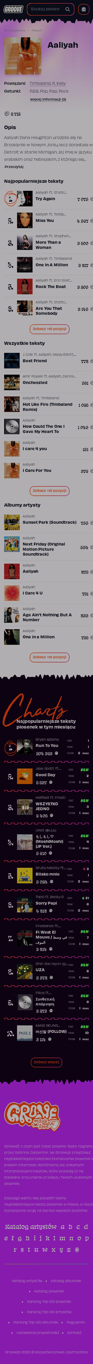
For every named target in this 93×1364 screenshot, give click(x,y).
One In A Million (52, 265)
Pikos (40, 993)
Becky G (57, 897)
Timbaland (40, 84)
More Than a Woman (48, 245)
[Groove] (13, 9)
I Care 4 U (33, 593)
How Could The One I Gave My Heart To (44, 429)
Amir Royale (33, 376)
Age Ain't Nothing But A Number (47, 617)
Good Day (45, 775)
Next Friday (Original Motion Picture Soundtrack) (44, 549)
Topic (40, 897)
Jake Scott (45, 769)
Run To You (47, 746)
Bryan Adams (47, 740)
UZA (40, 970)
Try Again (45, 199)
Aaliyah (42, 192)
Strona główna (14, 30)
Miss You (45, 221)
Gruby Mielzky (47, 868)
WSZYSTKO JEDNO (47, 806)
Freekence (45, 926)
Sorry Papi (46, 903)
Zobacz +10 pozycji (49, 329)
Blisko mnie (48, 874)
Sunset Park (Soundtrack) (49, 522)
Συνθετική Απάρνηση (45, 1002)
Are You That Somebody (49, 311)
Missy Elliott (63, 354)
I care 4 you (35, 449)
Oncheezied (35, 383)
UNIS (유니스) (46, 830)
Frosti (60, 798)
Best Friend (35, 361)
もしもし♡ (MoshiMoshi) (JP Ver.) (49, 842)
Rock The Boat (51, 287)
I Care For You (37, 471)
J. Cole (28, 354)
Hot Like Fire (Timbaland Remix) (47, 407)
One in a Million (38, 637)
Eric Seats (63, 280)
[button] (84, 9)
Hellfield (42, 798)
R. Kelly (59, 84)
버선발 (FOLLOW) (51, 1032)
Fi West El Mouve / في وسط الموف (51, 938)
